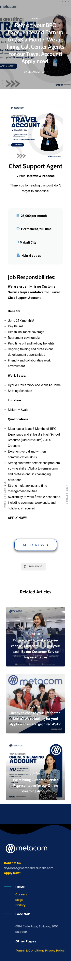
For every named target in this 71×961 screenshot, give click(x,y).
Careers (21, 894)
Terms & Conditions (29, 950)
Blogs (19, 900)
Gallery (20, 905)
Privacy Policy (54, 950)
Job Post (35, 18)
